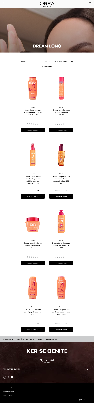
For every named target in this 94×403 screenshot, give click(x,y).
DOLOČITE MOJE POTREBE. (58, 61)
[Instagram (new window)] (4, 377)
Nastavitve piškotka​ (9, 388)
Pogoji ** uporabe (8, 395)
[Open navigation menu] (90, 3)
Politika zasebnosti (8, 391)
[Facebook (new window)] (8, 377)
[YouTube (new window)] (12, 377)
